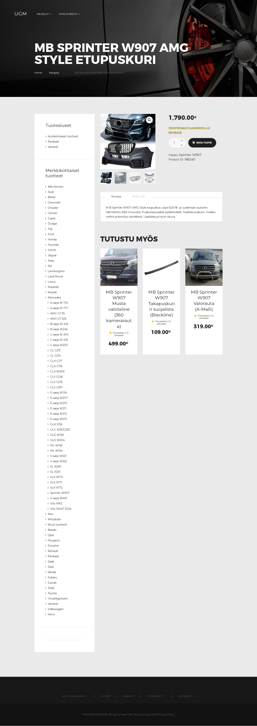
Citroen (52, 213)
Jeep (51, 260)
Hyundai (53, 244)
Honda (52, 239)
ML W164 (56, 450)
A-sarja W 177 (59, 308)
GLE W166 (57, 435)
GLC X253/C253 (60, 429)
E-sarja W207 (59, 398)
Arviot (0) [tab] (139, 196)
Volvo (51, 614)
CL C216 (55, 355)
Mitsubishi (54, 519)
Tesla (51, 588)
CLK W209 (57, 371)
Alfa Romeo (55, 186)
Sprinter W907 (190, 155)
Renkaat (53, 141)
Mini (50, 514)
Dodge (52, 223)
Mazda (52, 292)
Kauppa (54, 72)
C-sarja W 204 (59, 334)
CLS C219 (56, 382)
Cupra (51, 218)
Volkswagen (56, 609)
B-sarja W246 (59, 329)
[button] (149, 120)
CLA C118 (56, 366)
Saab (51, 561)
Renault (53, 551)
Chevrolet (54, 202)
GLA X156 (56, 424)
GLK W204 (57, 440)
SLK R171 (56, 482)
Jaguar (52, 255)
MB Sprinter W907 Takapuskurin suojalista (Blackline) (161, 303)
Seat (51, 567)
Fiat (50, 229)
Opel (51, 535)
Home (38, 72)
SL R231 (55, 472)
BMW (52, 197)
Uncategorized (57, 598)
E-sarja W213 (58, 419)
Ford (51, 234)
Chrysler (53, 208)
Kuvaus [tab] (116, 196)
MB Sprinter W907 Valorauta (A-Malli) (204, 300)
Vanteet (53, 147)
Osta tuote (204, 142)
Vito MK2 (56, 503)
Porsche (53, 545)
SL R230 (55, 466)
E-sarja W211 (58, 408)
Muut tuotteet (57, 524)
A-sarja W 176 (59, 303)
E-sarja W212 (58, 413)
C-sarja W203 (59, 345)
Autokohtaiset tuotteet (63, 136)
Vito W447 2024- (61, 508)
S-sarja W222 (58, 461)
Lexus (52, 281)
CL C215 (55, 350)
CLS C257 (56, 387)
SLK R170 (56, 477)
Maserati (53, 287)
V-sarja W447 (58, 498)
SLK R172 (56, 487)
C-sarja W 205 (59, 340)
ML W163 (56, 445)
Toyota (52, 593)
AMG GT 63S (58, 318)
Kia (50, 266)
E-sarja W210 (58, 403)
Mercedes (54, 297)
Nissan (52, 530)
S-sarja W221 (58, 456)
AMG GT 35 (57, 313)
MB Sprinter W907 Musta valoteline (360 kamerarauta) (119, 309)
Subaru (52, 577)
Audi (51, 192)
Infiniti (52, 250)
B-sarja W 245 (59, 324)
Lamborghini (56, 271)
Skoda (52, 572)
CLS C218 (56, 376)
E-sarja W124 (58, 392)
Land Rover (55, 276)
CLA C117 (56, 361)
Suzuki (52, 582)
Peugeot (54, 540)
